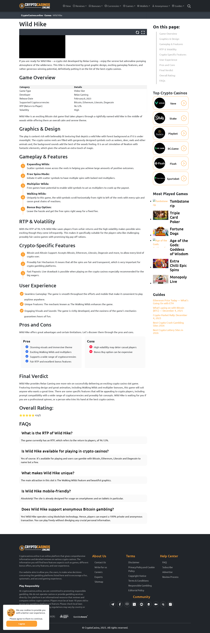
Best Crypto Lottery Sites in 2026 (168, 331)
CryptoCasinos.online (32, 15)
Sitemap (99, 581)
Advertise (167, 571)
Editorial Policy (136, 590)
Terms (130, 556)
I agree (21, 623)
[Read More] (189, 6)
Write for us (101, 567)
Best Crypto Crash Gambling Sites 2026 (168, 324)
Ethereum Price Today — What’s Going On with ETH (170, 302)
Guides (178, 5)
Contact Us (100, 562)
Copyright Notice (137, 575)
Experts (99, 576)
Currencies (113, 5)
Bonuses (96, 5)
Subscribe (167, 567)
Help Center (169, 556)
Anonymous (161, 5)
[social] (112, 604)
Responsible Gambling (140, 585)
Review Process (170, 576)
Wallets (144, 5)
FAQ (164, 562)
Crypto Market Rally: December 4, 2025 (170, 316)
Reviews (80, 5)
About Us (99, 556)
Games (129, 5)
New (68, 5)
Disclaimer (133, 562)
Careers (99, 571)
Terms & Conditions (138, 580)
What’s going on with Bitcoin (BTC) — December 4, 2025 (168, 309)
